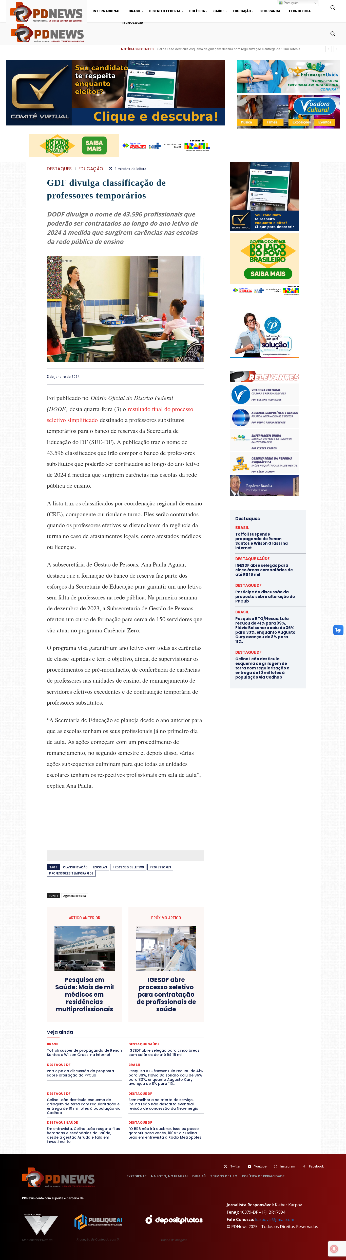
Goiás (125, 1026)
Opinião (92, 1040)
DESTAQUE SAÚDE (62, 1122)
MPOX (181, 1035)
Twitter (235, 1166)
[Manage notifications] (334, 1249)
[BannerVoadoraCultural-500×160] (288, 111)
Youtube (260, 1166)
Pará (129, 1040)
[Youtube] (249, 1166)
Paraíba (144, 1040)
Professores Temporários (71, 873)
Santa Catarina (172, 1049)
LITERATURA (130, 1031)
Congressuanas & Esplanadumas (180, 999)
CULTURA (173, 1003)
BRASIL (145, 994)
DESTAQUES (59, 169)
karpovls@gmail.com (274, 1219)
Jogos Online (82, 1031)
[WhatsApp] (199, 376)
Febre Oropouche (85, 1026)
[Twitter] (225, 1166)
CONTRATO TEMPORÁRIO (73, 1003)
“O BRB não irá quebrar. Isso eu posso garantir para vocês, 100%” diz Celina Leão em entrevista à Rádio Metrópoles (164, 1133)
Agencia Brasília (74, 896)
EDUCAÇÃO (91, 169)
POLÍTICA (77, 1044)
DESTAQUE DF (161, 1008)
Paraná (161, 1040)
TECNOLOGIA (106, 1058)
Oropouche (112, 1040)
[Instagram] (275, 1166)
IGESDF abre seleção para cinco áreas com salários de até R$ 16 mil (211, 49)
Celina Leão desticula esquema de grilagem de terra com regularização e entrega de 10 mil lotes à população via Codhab (84, 1106)
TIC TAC (127, 1058)
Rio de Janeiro (94, 1049)
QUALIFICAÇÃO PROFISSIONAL (181, 1044)
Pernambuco (181, 1040)
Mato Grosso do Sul (76, 1035)
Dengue (86, 1008)
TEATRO (84, 1058)
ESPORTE (88, 1021)
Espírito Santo (65, 1021)
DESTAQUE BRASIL (131, 1008)
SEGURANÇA (162, 1053)
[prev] (328, 49)
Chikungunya (180, 994)
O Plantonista (71, 1040)
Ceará (161, 994)
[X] (175, 376)
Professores (160, 867)
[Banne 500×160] (288, 76)
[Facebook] (164, 376)
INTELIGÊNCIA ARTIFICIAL (154, 1026)
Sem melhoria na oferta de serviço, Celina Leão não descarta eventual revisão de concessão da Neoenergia (163, 1104)
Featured (170, 1021)
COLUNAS (66, 999)
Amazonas (111, 994)
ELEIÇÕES (108, 1017)
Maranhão (153, 1031)
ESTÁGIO (107, 1021)
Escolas (100, 867)
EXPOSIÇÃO (149, 1021)
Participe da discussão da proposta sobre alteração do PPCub (80, 1073)
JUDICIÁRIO (106, 1031)
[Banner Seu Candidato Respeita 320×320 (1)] (264, 196)
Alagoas (91, 994)
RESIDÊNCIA (69, 1049)
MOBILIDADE (161, 1035)
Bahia (129, 994)
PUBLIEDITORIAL (140, 1044)
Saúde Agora (111, 1053)
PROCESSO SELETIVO (106, 1044)
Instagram (287, 1166)
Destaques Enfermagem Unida (111, 1012)
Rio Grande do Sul (124, 1049)
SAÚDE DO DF (137, 1053)
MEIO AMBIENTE (109, 1035)
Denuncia (104, 1008)
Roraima (149, 1049)
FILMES (109, 1026)
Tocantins (146, 1058)
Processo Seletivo (128, 867)
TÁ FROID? (64, 1058)
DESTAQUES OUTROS (154, 1012)
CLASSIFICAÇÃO (75, 867)
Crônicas (153, 1003)
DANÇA (69, 1008)
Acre (75, 994)
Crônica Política (129, 1003)
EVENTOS (127, 1021)
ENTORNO (178, 1017)
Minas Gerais (136, 1035)
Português (291, 3)
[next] (337, 49)
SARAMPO (72, 1053)
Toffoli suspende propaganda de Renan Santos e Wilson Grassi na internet (261, 541)
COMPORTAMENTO (94, 999)
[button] (332, 33)
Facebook (316, 1166)
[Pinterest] (187, 376)
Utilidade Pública (172, 1058)
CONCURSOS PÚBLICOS (132, 999)
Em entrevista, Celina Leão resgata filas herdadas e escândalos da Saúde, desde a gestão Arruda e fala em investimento (83, 1135)
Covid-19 (104, 1003)
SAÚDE (91, 1053)
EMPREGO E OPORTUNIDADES (143, 1017)
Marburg (172, 1031)
